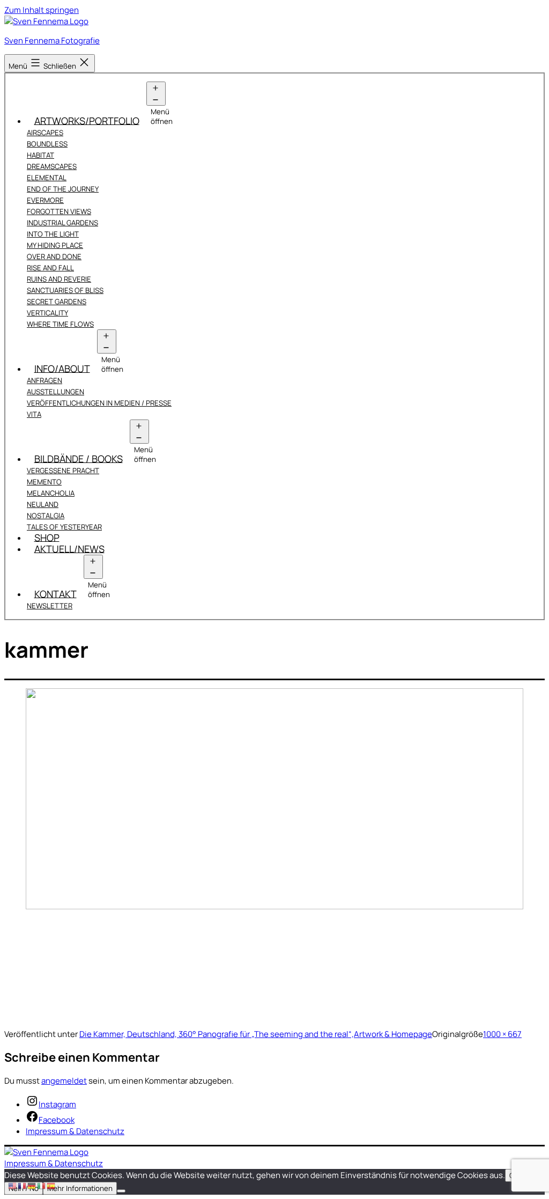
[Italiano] (42, 1185)
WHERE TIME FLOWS (60, 324)
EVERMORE (45, 200)
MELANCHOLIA (51, 493)
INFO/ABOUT (62, 368)
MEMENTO (44, 482)
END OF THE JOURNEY (63, 189)
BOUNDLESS (47, 144)
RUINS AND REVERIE (59, 279)
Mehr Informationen (80, 1188)
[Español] (51, 1185)
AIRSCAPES (45, 132)
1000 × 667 (502, 1034)
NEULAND (42, 504)
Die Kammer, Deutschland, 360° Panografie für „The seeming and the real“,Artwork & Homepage (255, 1034)
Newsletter (49, 605)
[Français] (22, 1185)
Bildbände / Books (78, 458)
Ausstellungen (55, 391)
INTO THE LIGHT (53, 234)
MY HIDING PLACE (55, 245)
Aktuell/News (69, 548)
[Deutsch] (32, 1185)
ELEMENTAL (46, 177)
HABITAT (40, 155)
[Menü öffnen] (156, 94)
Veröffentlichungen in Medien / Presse (99, 403)
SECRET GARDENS (56, 301)
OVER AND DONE (54, 256)
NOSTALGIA (45, 515)
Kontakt (55, 593)
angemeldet (64, 1080)
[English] (13, 1185)
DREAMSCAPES (52, 166)
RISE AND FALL (50, 268)
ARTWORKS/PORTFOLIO (86, 120)
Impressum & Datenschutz (53, 1163)
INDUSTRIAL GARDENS (62, 222)
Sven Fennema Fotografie (52, 40)
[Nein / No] (121, 1191)
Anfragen (44, 380)
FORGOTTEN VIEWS (59, 211)
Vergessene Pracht (63, 470)
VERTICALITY (47, 313)
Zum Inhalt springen (41, 10)
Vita (34, 414)
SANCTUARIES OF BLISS (65, 290)
